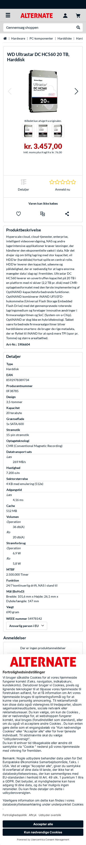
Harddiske (65, 38)
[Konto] (65, 15)
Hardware (18, 38)
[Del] (67, 213)
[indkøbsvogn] (78, 15)
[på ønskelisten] (18, 213)
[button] (9, 91)
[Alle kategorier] (8, 15)
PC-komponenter (41, 38)
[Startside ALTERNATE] (36, 15)
